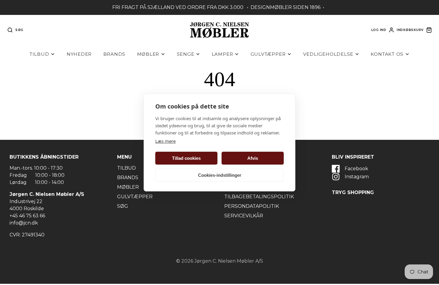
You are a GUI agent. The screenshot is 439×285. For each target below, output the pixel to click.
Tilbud (39, 54)
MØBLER (128, 187)
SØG (122, 206)
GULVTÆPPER (135, 196)
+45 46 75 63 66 (27, 216)
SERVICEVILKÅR (243, 216)
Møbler (148, 54)
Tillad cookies (186, 158)
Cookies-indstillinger (219, 175)
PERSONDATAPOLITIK (251, 206)
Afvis (252, 158)
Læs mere (165, 141)
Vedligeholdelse (328, 54)
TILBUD (126, 168)
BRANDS (127, 177)
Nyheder (79, 54)
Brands (114, 54)
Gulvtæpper (268, 54)
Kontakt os (387, 54)
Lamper (222, 54)
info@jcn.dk (24, 223)
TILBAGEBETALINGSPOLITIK (259, 196)
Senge (185, 54)
